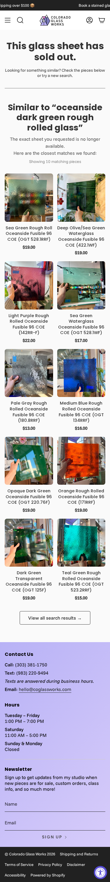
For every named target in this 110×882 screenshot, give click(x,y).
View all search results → (55, 618)
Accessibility (15, 875)
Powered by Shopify (48, 875)
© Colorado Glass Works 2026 (30, 854)
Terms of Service (19, 864)
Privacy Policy (50, 864)
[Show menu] (7, 20)
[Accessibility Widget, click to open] (100, 872)
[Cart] (102, 20)
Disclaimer (76, 864)
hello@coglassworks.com (45, 689)
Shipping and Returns (79, 854)
